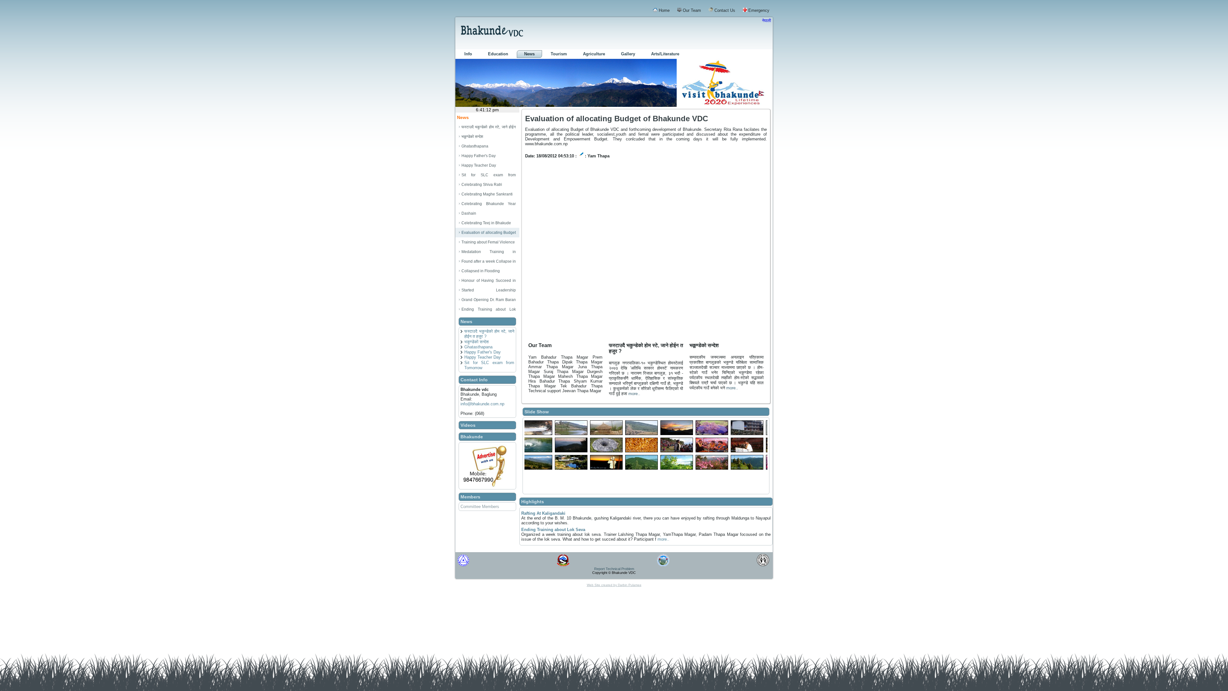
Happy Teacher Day (482, 357)
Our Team (691, 10)
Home (663, 10)
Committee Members (479, 506)
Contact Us (724, 10)
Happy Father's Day (482, 352)
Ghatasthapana (478, 347)
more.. (634, 393)
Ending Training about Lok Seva (553, 529)
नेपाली (766, 20)
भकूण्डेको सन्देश (476, 341)
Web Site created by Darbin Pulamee (614, 585)
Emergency (758, 10)
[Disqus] (646, 256)
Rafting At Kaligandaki (543, 513)
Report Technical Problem (614, 569)
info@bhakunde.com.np (482, 403)
